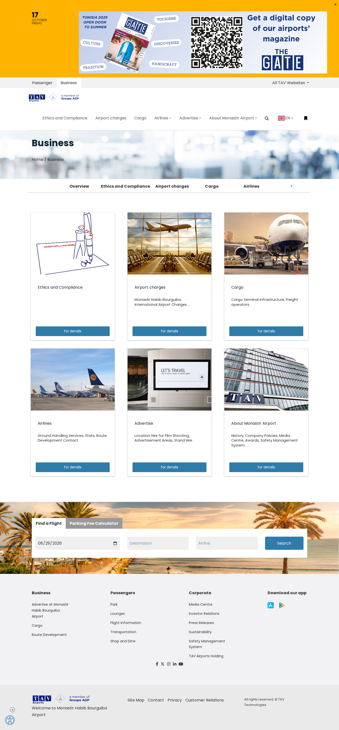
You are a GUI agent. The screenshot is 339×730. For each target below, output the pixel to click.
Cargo (212, 186)
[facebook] (157, 664)
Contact (156, 700)
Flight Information (125, 622)
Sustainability (200, 631)
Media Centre (200, 604)
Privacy (175, 700)
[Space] (56, 97)
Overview (79, 186)
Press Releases (201, 622)
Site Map (136, 700)
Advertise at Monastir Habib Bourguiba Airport (50, 610)
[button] (335, 4)
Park (114, 604)
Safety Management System (207, 644)
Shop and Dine (123, 641)
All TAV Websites (289, 83)
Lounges (117, 613)
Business (69, 83)
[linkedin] (175, 664)
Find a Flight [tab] (49, 523)
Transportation (123, 631)
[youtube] (180, 664)
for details (72, 331)
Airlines (251, 186)
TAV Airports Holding (206, 656)
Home (37, 159)
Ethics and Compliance (125, 186)
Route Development (49, 634)
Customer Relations (204, 700)
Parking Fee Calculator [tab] (94, 523)
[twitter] (163, 664)
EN (287, 118)
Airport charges (172, 186)
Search (284, 543)
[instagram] (169, 664)
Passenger (42, 83)
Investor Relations (204, 613)
